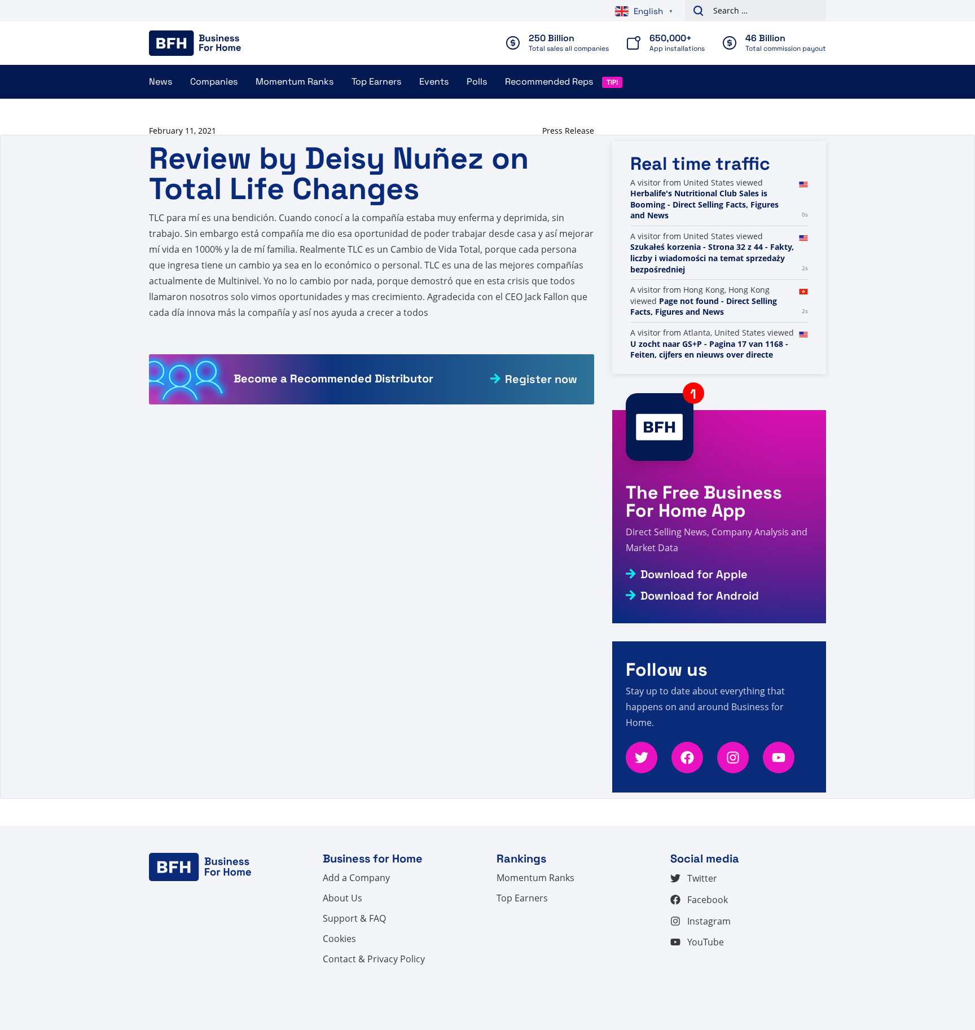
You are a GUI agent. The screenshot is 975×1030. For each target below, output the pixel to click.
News (160, 81)
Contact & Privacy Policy (374, 959)
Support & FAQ (354, 918)
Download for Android (699, 595)
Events (434, 81)
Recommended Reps (549, 81)
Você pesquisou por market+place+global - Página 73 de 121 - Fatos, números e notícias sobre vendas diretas (702, 199)
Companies (214, 81)
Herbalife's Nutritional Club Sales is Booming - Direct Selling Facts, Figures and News (704, 257)
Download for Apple (694, 574)
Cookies (339, 938)
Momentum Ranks (294, 81)
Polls (477, 81)
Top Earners (376, 81)
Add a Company (356, 877)
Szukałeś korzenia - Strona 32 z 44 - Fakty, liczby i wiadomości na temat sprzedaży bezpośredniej (712, 312)
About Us (342, 898)
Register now (541, 379)
